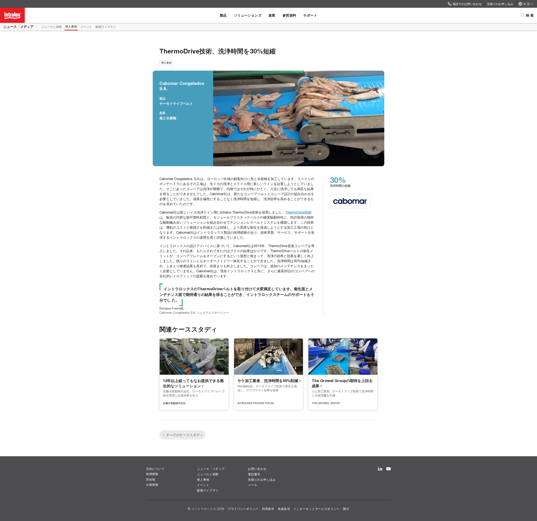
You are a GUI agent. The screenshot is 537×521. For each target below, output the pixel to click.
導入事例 (71, 26)
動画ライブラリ (105, 27)
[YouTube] (388, 469)
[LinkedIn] (380, 469)
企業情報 (152, 484)
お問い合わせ (257, 468)
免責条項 (284, 509)
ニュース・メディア (18, 27)
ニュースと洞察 (51, 27)
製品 (223, 15)
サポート (310, 15)
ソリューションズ (247, 15)
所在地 (150, 479)
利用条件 (268, 509)
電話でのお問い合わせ (467, 4)
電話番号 (254, 474)
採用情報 (152, 474)
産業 (271, 15)
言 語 (526, 4)
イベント (86, 27)
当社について (155, 468)
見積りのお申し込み (500, 4)
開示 (346, 509)
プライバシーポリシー (243, 509)
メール (252, 485)
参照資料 (289, 15)
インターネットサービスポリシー (316, 509)
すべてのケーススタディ (184, 435)
